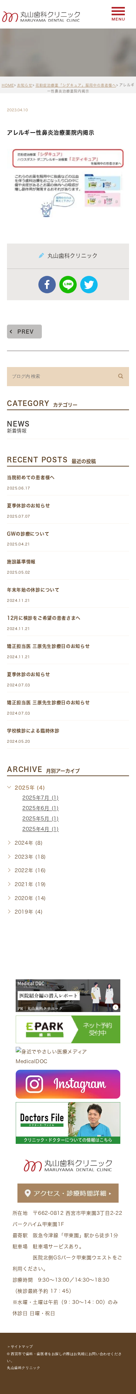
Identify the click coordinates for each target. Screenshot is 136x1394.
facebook (47, 284)
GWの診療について (28, 534)
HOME (8, 85)
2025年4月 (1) (40, 829)
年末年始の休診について (33, 590)
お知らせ (24, 85)
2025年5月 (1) (40, 819)
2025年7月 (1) (40, 798)
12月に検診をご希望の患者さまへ (44, 618)
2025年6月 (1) (40, 808)
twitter (89, 284)
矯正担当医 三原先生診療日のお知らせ (48, 646)
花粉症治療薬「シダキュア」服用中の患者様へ (76, 85)
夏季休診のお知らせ (28, 505)
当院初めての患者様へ (31, 477)
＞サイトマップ (20, 1347)
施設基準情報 (21, 561)
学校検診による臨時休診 (33, 730)
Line (68, 284)
